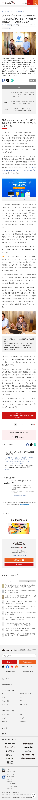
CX (21, 697)
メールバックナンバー (20, 555)
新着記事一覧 (6, 685)
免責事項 (9, 779)
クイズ (22, 718)
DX (2, 694)
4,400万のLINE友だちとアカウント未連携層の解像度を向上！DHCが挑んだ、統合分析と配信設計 (20, 635)
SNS (21, 701)
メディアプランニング (26, 704)
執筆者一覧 (23, 721)
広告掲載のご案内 (10, 671)
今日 (10, 581)
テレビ (3, 697)
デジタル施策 (5, 701)
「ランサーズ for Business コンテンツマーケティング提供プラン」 (19, 170)
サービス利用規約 (11, 783)
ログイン (20, 564)
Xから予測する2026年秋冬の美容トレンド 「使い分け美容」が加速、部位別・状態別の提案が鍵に (20, 607)
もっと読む (7, 469)
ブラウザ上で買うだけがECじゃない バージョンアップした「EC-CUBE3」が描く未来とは (19, 462)
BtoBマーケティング (25, 694)
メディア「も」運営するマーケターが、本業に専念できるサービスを (23, 109)
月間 (28, 581)
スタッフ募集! (10, 774)
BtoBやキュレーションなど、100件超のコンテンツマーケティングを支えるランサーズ (23, 94)
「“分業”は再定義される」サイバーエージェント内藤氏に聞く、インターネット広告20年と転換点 (20, 629)
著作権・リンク (11, 771)
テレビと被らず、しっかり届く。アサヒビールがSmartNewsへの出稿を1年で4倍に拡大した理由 (18, 624)
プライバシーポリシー (12, 786)
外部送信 (9, 788)
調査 (21, 714)
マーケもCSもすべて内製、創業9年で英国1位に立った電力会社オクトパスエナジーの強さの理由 (20, 597)
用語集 (4, 734)
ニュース (4, 679)
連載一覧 (4, 721)
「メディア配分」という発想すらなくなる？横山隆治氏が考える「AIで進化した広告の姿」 (20, 618)
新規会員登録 (19, 560)
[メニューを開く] (2, 2)
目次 (19, 87)
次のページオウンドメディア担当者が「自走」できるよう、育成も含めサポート (19, 415)
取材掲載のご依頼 (28, 671)
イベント (4, 728)
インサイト (5, 704)
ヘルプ (9, 769)
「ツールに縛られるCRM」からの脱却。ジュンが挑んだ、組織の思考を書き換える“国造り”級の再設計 (20, 586)
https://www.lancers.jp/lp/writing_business (19, 199)
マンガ (3, 718)
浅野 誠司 (14, 25)
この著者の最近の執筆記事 (18, 495)
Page (6, 102)
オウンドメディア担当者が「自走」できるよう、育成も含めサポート (23, 102)
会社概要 (9, 781)
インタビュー (5, 714)
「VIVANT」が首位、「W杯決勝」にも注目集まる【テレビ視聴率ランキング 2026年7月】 (20, 602)
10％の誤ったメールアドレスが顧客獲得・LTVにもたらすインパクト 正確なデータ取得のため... (19, 458)
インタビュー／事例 (6, 28)
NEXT (32, 424)
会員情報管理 (10, 776)
